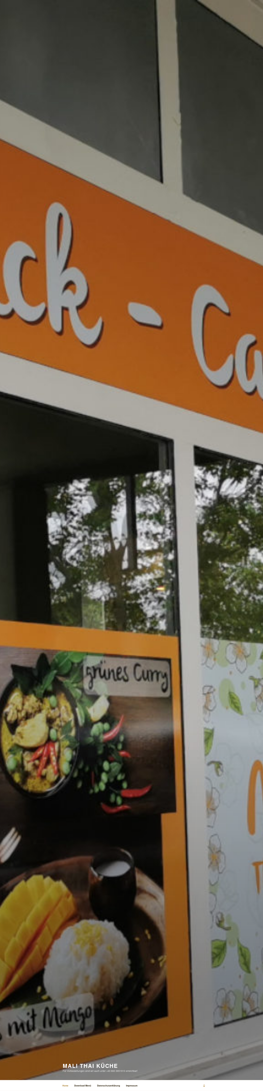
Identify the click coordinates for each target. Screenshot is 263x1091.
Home (65, 1085)
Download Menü (82, 1085)
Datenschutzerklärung (108, 1085)
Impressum (131, 1085)
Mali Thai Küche (90, 1066)
